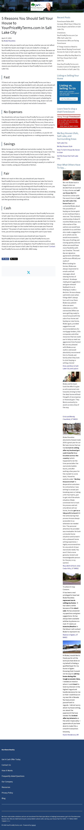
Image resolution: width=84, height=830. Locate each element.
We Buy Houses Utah (64, 146)
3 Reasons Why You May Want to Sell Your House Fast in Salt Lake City (69, 58)
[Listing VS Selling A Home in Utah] (69, 92)
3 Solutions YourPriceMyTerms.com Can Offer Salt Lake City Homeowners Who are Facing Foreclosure (68, 38)
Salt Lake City (62, 143)
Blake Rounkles (9, 41)
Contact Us (6, 765)
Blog (3, 798)
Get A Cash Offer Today (11, 759)
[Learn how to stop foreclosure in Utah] (69, 121)
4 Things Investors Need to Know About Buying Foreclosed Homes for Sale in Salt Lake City (69, 49)
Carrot (34, 825)
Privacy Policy (7, 792)
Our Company (7, 781)
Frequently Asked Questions (13, 776)
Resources (6, 787)
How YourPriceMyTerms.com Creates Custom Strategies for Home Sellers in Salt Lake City (68, 67)
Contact (52, 246)
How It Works (7, 770)
